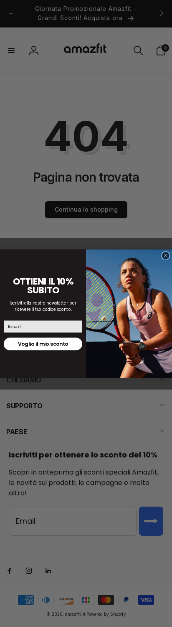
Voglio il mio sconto (43, 343)
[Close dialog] (165, 255)
